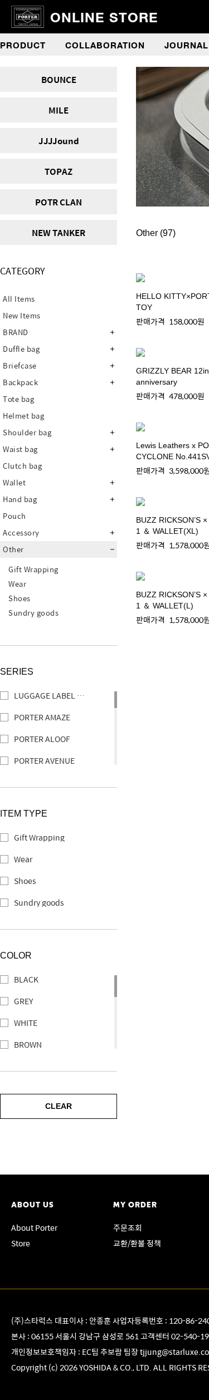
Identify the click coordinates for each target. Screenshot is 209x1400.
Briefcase (20, 365)
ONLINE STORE (104, 16)
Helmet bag (23, 415)
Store (20, 1243)
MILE (58, 110)
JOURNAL (186, 44)
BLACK (26, 979)
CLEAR (58, 1106)
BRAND (15, 332)
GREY (23, 1001)
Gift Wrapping (33, 569)
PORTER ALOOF (42, 739)
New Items (22, 315)
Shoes (19, 598)
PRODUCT (23, 44)
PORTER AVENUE (44, 761)
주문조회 (127, 1227)
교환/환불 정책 (137, 1243)
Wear (17, 584)
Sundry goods (33, 612)
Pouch (14, 516)
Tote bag (18, 399)
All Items (19, 298)
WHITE (25, 1023)
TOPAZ (58, 171)
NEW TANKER (58, 232)
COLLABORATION (105, 44)
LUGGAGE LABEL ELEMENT (57, 695)
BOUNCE (58, 79)
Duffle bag (21, 349)
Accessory (21, 532)
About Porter (34, 1227)
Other (13, 549)
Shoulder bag (27, 432)
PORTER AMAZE (42, 717)
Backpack (20, 382)
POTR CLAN (58, 201)
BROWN (28, 1044)
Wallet (14, 482)
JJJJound (58, 140)
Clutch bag (22, 465)
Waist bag (20, 449)
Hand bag (20, 499)
